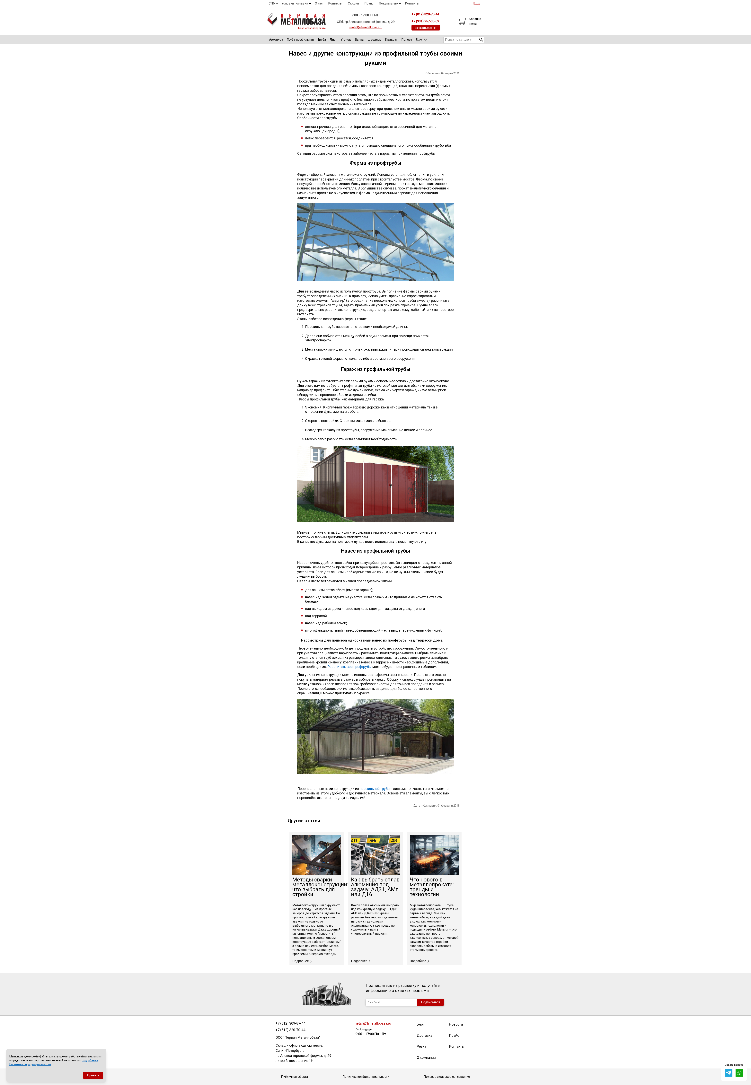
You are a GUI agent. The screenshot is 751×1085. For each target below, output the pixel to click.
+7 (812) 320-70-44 (290, 1030)
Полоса (406, 39)
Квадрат (391, 39)
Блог (420, 1024)
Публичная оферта (294, 1077)
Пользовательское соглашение (447, 1077)
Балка (359, 39)
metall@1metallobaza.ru (365, 27)
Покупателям (388, 3)
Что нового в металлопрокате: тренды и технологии (432, 886)
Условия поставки (295, 3)
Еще (419, 39)
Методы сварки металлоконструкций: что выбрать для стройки (320, 886)
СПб (272, 3)
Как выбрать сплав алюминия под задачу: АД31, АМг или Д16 (375, 886)
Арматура (276, 39)
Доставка (424, 1035)
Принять (93, 1075)
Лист (333, 39)
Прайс (368, 3)
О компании (426, 1057)
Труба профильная (300, 39)
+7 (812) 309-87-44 (290, 1023)
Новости (456, 1024)
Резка (421, 1046)
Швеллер (374, 39)
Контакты (335, 3)
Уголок (346, 39)
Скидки (353, 3)
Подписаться (430, 1002)
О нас (319, 3)
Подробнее (300, 961)
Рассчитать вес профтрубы (350, 667)
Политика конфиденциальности (365, 1077)
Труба (322, 39)
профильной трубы (375, 789)
